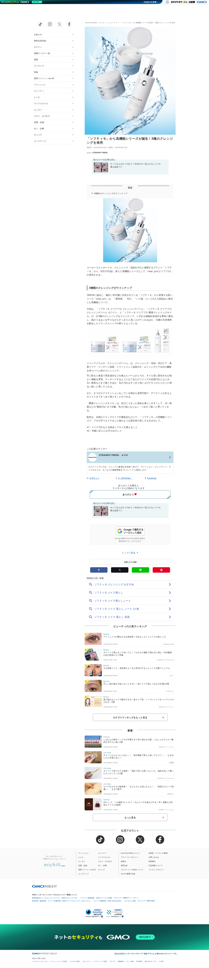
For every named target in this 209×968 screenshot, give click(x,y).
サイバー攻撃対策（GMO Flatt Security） (108, 901)
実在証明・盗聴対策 (39, 901)
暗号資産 (139, 961)
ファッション (40, 84)
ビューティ (39, 91)
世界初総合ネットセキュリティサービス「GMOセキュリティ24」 (55, 898)
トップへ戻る (129, 552)
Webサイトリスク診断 (104, 898)
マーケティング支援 (100, 961)
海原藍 (171, 763)
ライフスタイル (41, 103)
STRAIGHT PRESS (99, 152)
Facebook (152, 478)
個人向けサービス (150, 961)
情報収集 (121, 961)
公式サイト (94, 478)
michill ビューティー (166, 707)
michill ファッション (166, 747)
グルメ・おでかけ (42, 116)
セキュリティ (86, 961)
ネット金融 (130, 961)
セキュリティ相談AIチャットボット (126, 898)
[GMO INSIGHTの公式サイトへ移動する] (44, 886)
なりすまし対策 (130, 901)
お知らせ (38, 34)
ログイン (38, 47)
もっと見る (130, 817)
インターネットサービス (40, 961)
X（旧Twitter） (125, 478)
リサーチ (112, 961)
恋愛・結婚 (39, 122)
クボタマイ (170, 691)
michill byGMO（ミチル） (95, 23)
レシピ (37, 97)
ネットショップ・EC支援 (58, 961)
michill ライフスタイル (165, 660)
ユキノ (171, 676)
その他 (161, 961)
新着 (36, 59)
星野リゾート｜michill (44, 78)
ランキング (39, 66)
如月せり (170, 794)
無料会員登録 (40, 40)
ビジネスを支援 (74, 961)
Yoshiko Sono (168, 644)
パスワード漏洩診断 (87, 898)
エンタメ (38, 109)
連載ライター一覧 (42, 53)
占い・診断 (39, 128)
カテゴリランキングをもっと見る (130, 717)
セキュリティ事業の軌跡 (146, 901)
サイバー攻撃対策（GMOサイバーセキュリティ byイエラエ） (70, 901)
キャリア (38, 135)
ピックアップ (40, 141)
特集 (36, 72)
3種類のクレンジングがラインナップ (111, 193)
